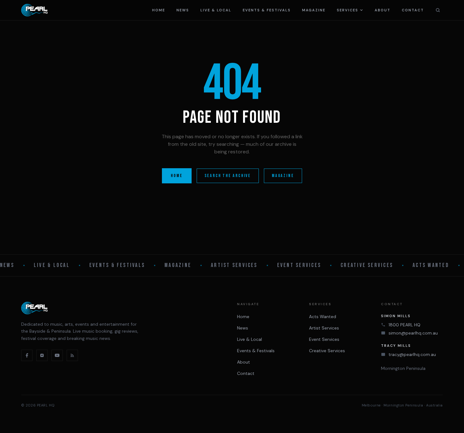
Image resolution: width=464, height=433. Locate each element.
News (182, 10)
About (382, 10)
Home (158, 10)
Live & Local (215, 10)
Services (347, 10)
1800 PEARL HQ (404, 325)
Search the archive (228, 175)
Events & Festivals (267, 10)
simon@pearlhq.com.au (413, 333)
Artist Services (234, 265)
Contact (413, 10)
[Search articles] (438, 10)
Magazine (314, 10)
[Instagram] (42, 355)
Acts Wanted (431, 265)
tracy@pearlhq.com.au (412, 354)
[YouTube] (57, 355)
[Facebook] (27, 355)
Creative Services (367, 265)
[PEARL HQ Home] (34, 10)
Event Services (299, 265)
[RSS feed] (72, 355)
